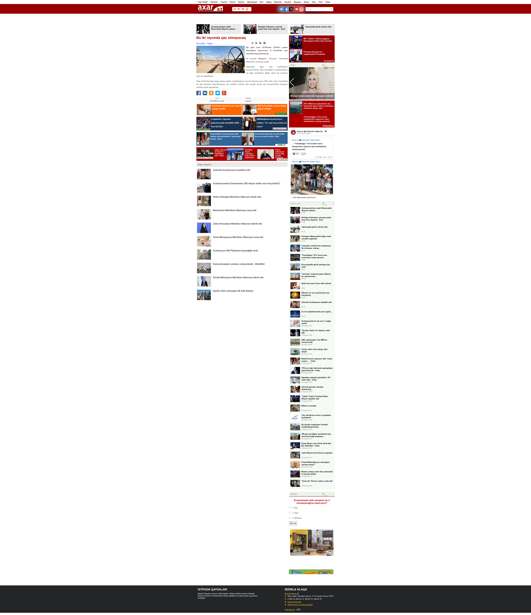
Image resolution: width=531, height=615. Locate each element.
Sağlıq (268, 2)
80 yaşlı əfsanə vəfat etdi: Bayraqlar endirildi (312, 96)
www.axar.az (290, 609)
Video (327, 2)
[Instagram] (301, 11)
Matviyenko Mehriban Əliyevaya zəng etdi (234, 210)
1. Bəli (295, 508)
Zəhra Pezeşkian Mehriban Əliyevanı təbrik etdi (237, 224)
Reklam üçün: (300, 605)
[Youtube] (296, 11)
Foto (320, 2)
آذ (247, 9)
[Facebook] (286, 11)
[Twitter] (291, 11)
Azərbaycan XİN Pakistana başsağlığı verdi (235, 250)
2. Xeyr (295, 513)
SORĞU (293, 494)
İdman (306, 2)
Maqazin (297, 2)
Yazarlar (287, 2)
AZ (235, 9)
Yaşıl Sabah (203, 2)
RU (239, 9)
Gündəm (214, 2)
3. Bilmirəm (297, 518)
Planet (232, 2)
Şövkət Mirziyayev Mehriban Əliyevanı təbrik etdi (238, 277)
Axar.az (261, 58)
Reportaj (277, 2)
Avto (314, 2)
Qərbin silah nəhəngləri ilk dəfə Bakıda (233, 291)
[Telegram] (281, 11)
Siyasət (224, 2)
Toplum (241, 2)
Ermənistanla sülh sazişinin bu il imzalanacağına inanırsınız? (312, 501)
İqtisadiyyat (252, 2)
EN (243, 9)
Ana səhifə (200, 43)
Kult (261, 2)
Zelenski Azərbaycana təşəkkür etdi (231, 170)
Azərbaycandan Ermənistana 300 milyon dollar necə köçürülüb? (246, 183)
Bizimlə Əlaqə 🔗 (292, 594)
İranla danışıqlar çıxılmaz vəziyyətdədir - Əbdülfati (239, 264)
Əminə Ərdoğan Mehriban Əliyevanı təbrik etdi (237, 197)
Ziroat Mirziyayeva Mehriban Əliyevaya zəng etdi (238, 237)
